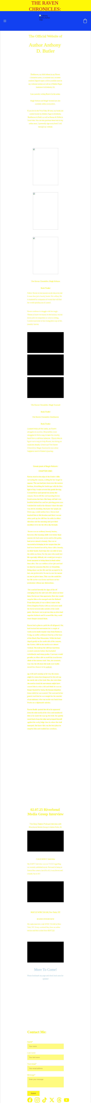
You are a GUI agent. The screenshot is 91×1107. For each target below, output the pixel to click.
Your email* (31, 1064)
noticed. (49, 667)
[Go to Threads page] (60, 1100)
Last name (31, 1053)
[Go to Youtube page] (66, 1100)
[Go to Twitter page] (53, 1100)
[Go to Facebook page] (31, 1100)
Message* (31, 1075)
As (28, 674)
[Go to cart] (85, 21)
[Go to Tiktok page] (45, 1100)
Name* (30, 1042)
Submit (33, 1093)
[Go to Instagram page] (38, 1100)
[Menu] (5, 21)
